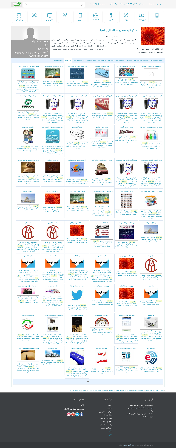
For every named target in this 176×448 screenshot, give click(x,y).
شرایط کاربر (150, 408)
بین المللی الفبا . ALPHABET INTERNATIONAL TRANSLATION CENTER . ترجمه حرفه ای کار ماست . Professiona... (102, 76)
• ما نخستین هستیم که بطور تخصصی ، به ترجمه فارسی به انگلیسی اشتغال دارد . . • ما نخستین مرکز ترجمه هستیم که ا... (151, 77)
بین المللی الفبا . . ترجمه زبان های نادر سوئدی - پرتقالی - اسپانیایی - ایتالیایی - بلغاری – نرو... (151, 232)
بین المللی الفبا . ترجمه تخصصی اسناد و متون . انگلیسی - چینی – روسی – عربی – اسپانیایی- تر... (52, 76)
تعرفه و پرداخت (109, 423)
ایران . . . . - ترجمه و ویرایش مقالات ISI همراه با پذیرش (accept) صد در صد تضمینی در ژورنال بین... (151, 360)
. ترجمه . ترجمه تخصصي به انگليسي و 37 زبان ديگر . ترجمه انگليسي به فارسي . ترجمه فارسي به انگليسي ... (151, 267)
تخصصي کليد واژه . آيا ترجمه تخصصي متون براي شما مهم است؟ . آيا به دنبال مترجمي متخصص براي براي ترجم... (102, 295)
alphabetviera (40, 42)
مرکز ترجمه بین (120, 60)
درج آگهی (108, 428)
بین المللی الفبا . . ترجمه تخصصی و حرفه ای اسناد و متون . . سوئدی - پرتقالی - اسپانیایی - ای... (52, 201)
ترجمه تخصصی (58, 60)
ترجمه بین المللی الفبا (156, 60)
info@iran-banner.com (74, 409)
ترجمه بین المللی (91, 60)
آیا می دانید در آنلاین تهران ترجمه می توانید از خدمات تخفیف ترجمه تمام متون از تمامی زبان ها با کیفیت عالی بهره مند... (77, 137)
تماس (103, 428)
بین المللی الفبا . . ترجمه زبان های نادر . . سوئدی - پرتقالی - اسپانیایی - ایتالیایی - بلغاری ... (28, 201)
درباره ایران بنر (109, 407)
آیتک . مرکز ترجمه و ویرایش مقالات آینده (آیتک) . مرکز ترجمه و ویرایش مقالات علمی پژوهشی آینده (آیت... (52, 356)
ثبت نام (102, 425)
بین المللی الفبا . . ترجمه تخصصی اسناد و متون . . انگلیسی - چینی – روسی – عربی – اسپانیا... (77, 201)
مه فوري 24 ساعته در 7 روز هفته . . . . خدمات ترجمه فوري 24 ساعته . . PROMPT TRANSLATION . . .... (126, 203)
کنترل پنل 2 (102, 413)
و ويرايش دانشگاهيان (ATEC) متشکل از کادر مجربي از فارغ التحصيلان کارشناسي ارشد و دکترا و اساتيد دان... (126, 360)
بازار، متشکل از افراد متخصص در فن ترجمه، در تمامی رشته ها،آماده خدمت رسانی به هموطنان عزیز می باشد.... (126, 235)
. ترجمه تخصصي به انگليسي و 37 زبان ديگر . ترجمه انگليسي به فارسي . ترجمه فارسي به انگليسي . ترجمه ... (151, 295)
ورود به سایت (102, 420)
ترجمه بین (129, 60)
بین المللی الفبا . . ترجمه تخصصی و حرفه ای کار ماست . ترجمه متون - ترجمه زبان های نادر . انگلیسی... (77, 232)
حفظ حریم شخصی (136, 408)
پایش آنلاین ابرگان (129, 445)
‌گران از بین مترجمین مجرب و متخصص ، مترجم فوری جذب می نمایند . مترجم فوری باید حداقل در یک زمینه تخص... (102, 107)
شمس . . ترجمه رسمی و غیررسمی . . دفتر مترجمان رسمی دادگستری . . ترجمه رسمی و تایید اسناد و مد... (77, 171)
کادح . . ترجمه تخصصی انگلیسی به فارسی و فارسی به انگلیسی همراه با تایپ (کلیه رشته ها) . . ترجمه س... (102, 172)
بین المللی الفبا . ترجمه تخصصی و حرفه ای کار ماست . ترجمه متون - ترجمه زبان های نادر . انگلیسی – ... (126, 265)
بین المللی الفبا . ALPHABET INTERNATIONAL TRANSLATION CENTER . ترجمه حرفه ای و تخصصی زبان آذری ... (126, 76)
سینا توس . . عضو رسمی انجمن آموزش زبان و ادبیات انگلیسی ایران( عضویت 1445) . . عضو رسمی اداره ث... (102, 360)
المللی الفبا (111, 60)
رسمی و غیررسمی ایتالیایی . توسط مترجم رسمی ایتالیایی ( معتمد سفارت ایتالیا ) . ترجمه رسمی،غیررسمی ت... (101, 325)
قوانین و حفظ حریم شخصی (109, 415)
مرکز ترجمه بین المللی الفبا (118, 30)
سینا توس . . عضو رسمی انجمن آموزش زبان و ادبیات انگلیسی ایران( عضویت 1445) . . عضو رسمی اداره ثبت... (126, 135)
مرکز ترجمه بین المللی (79, 60)
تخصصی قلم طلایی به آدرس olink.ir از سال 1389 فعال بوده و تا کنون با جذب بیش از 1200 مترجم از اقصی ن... (76, 76)
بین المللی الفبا (102, 60)
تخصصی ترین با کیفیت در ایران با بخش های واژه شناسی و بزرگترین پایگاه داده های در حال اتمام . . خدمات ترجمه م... (28, 139)
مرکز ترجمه (68, 60)
